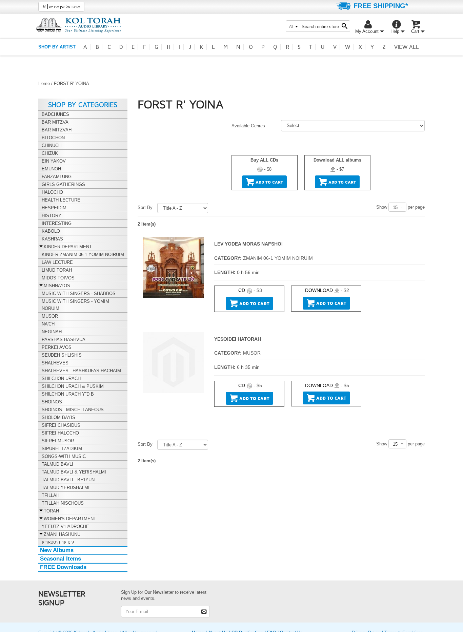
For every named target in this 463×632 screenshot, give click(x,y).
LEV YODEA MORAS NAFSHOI (248, 244)
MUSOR (252, 353)
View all (406, 47)
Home (44, 83)
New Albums (57, 550)
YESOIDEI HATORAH (237, 339)
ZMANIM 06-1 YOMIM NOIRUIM (278, 258)
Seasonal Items (60, 558)
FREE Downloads (63, 567)
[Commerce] (78, 24)
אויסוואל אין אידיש (61, 6)
